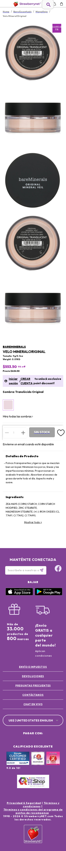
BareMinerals (14, 347)
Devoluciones (33, 676)
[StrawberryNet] (26, 4)
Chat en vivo (33, 704)
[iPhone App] (19, 594)
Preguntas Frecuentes (33, 685)
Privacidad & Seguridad (24, 803)
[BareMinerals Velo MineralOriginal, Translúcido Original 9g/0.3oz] (8, 404)
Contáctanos (33, 694)
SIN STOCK (42, 432)
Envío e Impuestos (33, 666)
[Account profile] (54, 4)
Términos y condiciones (41, 804)
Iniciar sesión (13, 381)
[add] (23, 433)
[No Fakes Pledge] (53, 762)
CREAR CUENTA (27, 381)
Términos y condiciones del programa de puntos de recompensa (33, 811)
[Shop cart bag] (61, 4)
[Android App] (48, 594)
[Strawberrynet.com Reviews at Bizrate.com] (17, 764)
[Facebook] (58, 569)
